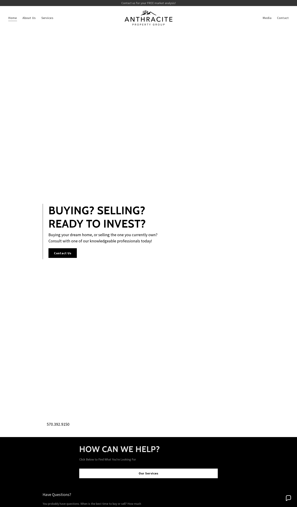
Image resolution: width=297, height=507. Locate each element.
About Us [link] (29, 18)
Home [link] (12, 18)
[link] (148, 17)
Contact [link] (283, 18)
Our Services (148, 473)
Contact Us (62, 253)
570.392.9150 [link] (58, 424)
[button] (288, 498)
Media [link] (267, 18)
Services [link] (47, 18)
